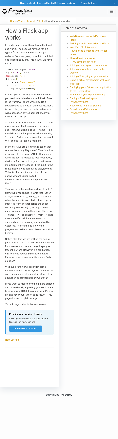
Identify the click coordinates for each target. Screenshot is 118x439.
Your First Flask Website (83, 47)
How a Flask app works (82, 58)
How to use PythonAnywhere (85, 105)
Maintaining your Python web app (87, 94)
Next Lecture (12, 339)
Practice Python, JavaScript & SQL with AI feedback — (59, 3)
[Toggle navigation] (112, 11)
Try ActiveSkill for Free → (25, 328)
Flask (40, 21)
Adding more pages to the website (88, 65)
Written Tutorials (27, 21)
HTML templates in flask (83, 61)
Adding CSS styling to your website (89, 76)
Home (13, 21)
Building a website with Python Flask (89, 43)
